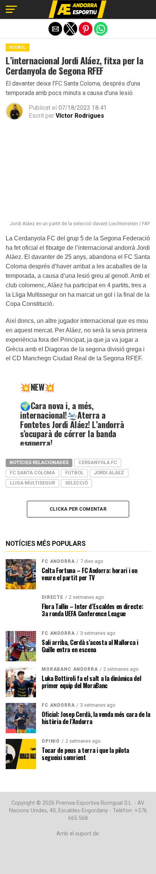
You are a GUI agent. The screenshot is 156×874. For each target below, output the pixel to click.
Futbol (74, 472)
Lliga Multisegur (32, 483)
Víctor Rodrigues (80, 115)
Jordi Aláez (109, 472)
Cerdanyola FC (97, 462)
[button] (11, 9)
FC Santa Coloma (32, 472)
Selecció (76, 483)
